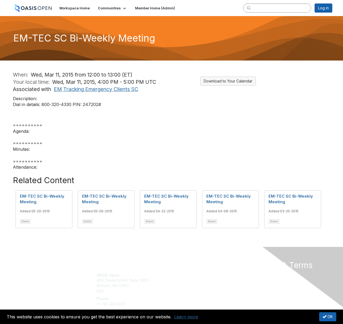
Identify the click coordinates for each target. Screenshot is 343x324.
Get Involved (185, 275)
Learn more (186, 316)
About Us (259, 275)
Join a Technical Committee (198, 291)
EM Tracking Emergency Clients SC (96, 89)
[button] (112, 8)
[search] (248, 7)
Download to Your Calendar (228, 81)
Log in (323, 8)
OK (329, 316)
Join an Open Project (192, 283)
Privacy (257, 280)
